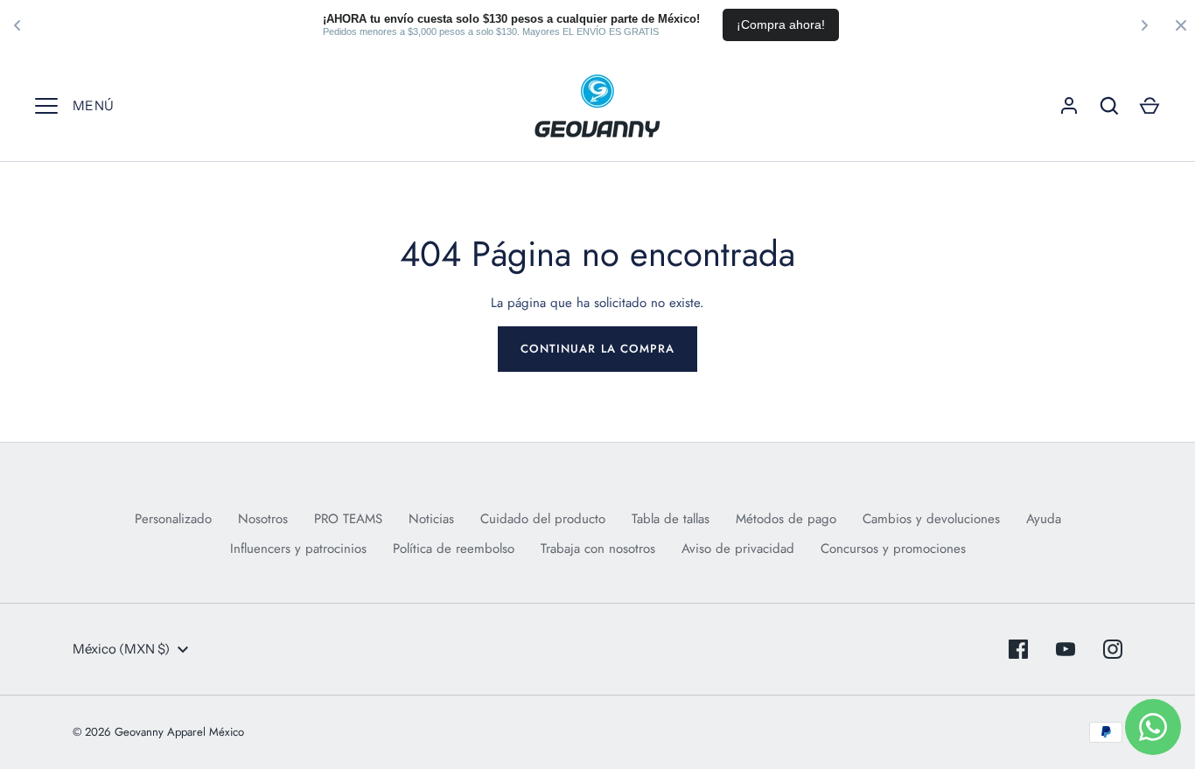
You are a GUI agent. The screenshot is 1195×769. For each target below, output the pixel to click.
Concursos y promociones (893, 548)
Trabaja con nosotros (598, 548)
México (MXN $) (121, 648)
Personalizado (173, 518)
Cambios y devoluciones (931, 518)
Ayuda (1043, 518)
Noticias (431, 518)
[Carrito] (1149, 106)
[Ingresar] (1069, 106)
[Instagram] (1113, 649)
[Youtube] (1065, 649)
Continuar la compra (597, 348)
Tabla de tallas (670, 518)
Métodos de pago (786, 518)
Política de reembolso (453, 548)
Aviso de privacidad (737, 548)
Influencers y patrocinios (298, 548)
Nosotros (263, 518)
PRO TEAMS (348, 518)
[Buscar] (1109, 106)
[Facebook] (1018, 649)
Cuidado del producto (542, 518)
